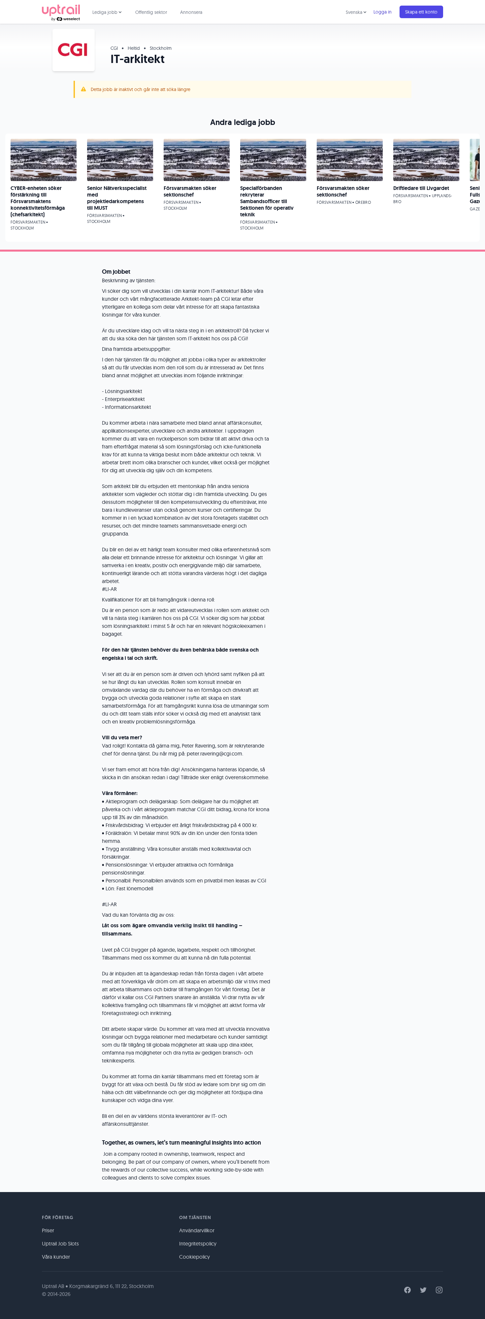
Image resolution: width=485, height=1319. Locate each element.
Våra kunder (56, 1256)
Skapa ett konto (421, 12)
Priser (48, 1230)
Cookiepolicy (194, 1256)
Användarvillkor (196, 1230)
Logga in (382, 12)
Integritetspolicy (197, 1243)
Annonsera (191, 12)
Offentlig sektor (151, 12)
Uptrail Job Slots (60, 1243)
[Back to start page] (61, 12)
